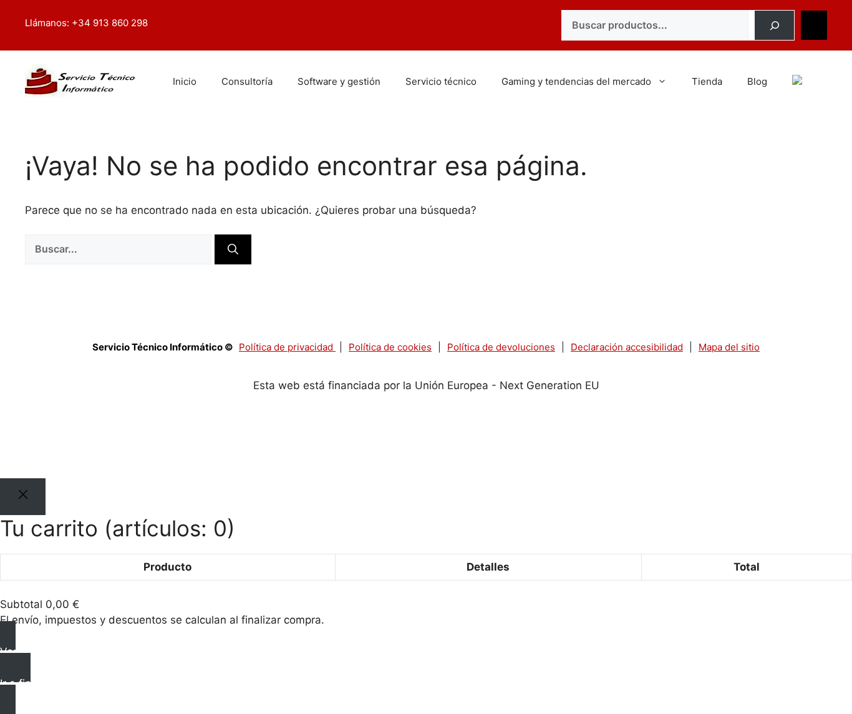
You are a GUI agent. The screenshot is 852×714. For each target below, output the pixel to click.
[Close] (23, 496)
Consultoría (247, 81)
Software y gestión (339, 81)
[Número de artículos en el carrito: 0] (814, 26)
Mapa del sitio (729, 347)
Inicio (184, 81)
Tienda (707, 81)
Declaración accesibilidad (627, 347)
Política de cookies (390, 347)
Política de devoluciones (501, 347)
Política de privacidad (287, 347)
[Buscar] (774, 26)
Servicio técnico (441, 81)
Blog (757, 81)
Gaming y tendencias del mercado (576, 81)
